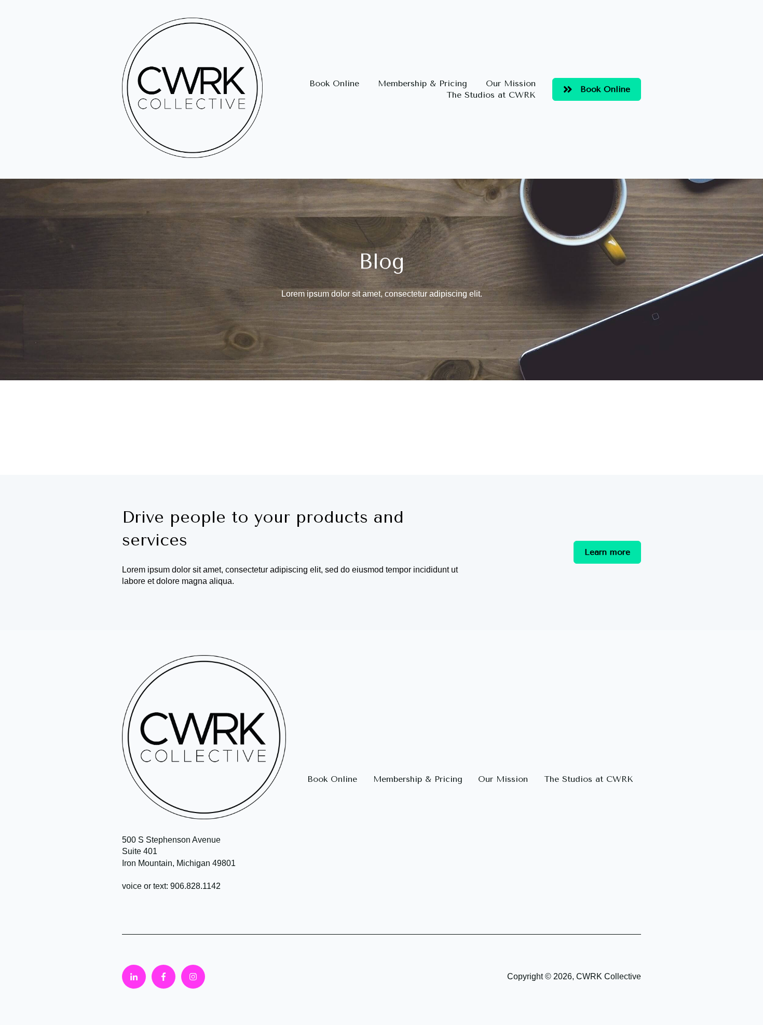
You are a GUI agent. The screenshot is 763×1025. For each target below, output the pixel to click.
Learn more (607, 552)
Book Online (334, 83)
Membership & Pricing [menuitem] (417, 779)
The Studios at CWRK (491, 95)
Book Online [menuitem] (332, 779)
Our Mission (511, 83)
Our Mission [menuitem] (503, 779)
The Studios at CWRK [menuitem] (588, 779)
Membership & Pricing (422, 83)
